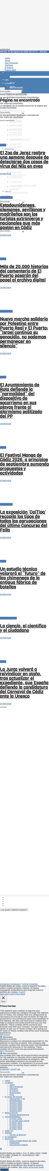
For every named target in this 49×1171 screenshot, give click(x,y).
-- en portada (6, 197)
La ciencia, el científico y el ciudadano (23, 628)
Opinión (7, 171)
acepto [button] (22, 992)
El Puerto (14, 1090)
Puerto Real (15, 1092)
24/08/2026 (5, 704)
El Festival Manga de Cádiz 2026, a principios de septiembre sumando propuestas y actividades (24, 464)
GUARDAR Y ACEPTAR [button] (10, 1069)
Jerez (12, 1084)
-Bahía (3, 145)
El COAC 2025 (16, 172)
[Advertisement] (24, 24)
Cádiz (7, 1080)
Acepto (4, 1169)
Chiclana (14, 1088)
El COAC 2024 (16, 1125)
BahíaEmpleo (16, 1100)
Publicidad (10, 901)
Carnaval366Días (13, 1117)
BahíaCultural (9, 149)
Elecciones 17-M (17, 1098)
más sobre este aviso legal (12, 994)
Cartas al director (8, 618)
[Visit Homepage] (24, 67)
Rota (12, 1094)
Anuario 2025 (16, 118)
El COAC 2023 (16, 1127)
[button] (14, 910)
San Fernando (16, 1086)
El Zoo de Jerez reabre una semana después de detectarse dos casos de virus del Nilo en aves (24, 159)
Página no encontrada (16, 94)
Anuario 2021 (16, 1111)
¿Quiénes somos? (13, 897)
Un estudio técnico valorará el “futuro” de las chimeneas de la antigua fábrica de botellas (23, 578)
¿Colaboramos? (12, 905)
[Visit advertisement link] (6, 80)
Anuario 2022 (16, 1109)
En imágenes (11, 1137)
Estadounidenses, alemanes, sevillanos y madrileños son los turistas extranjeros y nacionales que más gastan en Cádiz (22, 216)
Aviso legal (10, 903)
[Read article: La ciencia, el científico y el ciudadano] (24, 606)
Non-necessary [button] (7, 1051)
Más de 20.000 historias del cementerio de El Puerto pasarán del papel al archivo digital (24, 273)
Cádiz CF (9, 1131)
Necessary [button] (5, 1035)
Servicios (9, 1139)
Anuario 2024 (16, 122)
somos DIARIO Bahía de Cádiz (23, 1141)
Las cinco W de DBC (14, 899)
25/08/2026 (5, 174)
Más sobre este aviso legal (31, 1167)
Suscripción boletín (19, 1145)
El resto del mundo (13, 1096)
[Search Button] (23, 231)
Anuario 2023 (16, 1107)
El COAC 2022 (16, 1129)
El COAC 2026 (16, 146)
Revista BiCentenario (19, 1115)
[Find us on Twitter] (1, 1149)
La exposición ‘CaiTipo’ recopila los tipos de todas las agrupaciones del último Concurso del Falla (23, 521)
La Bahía (9, 1082)
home (2, 94)
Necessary (8, 1037)
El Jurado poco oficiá (19, 1121)
